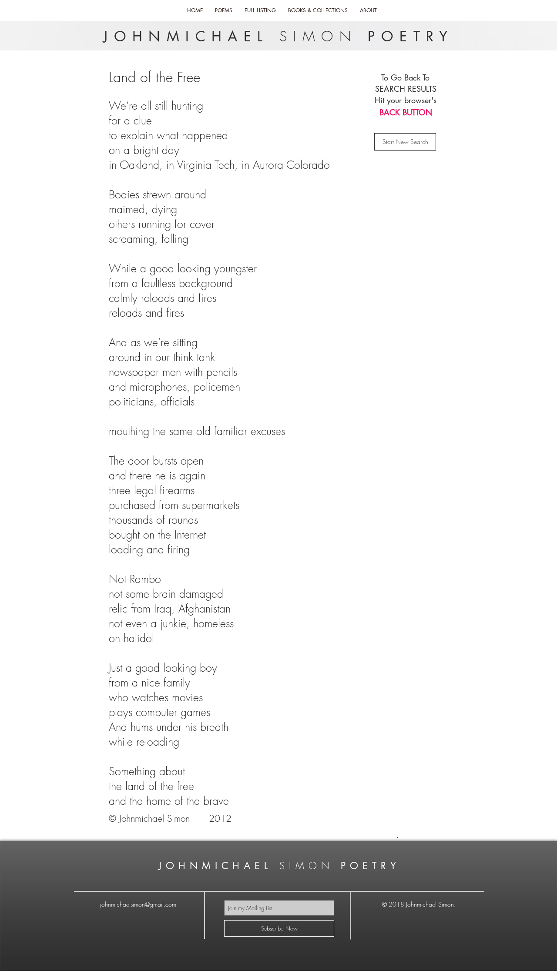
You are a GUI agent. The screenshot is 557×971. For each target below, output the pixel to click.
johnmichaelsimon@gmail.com (138, 904)
